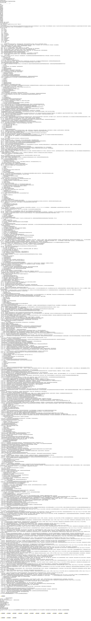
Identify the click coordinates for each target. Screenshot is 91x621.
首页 (1, 4)
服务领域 (1, 9)
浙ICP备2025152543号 (24, 609)
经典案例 (1, 15)
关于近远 (1, 5)
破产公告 (1, 13)
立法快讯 (1, 16)
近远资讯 (1, 11)
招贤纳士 (1, 17)
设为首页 (1, 2)
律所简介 (1, 6)
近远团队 (1, 10)
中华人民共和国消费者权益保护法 (8, 593)
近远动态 (1, 12)
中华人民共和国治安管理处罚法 (22, 593)
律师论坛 (1, 7)
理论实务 (1, 14)
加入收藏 (4, 2)
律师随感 (1, 8)
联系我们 (1, 18)
